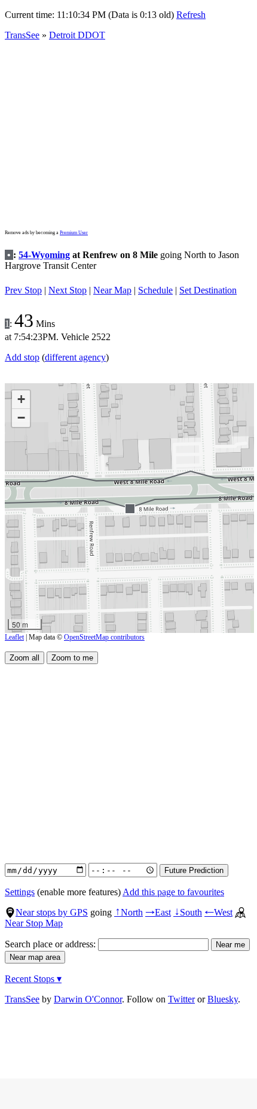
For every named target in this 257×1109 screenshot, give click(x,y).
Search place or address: (51, 944)
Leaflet (14, 637)
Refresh (191, 15)
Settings (20, 892)
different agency (75, 357)
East (158, 912)
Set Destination (208, 290)
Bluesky (222, 999)
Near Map (112, 290)
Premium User (74, 232)
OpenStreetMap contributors (104, 637)
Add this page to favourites (173, 892)
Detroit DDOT (77, 35)
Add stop (22, 357)
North (128, 912)
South (187, 912)
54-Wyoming (44, 255)
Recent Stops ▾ (33, 979)
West (218, 912)
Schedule (155, 290)
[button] (129, 508)
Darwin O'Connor (88, 999)
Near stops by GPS (52, 912)
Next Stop (67, 290)
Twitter (181, 999)
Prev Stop (23, 290)
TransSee (22, 35)
